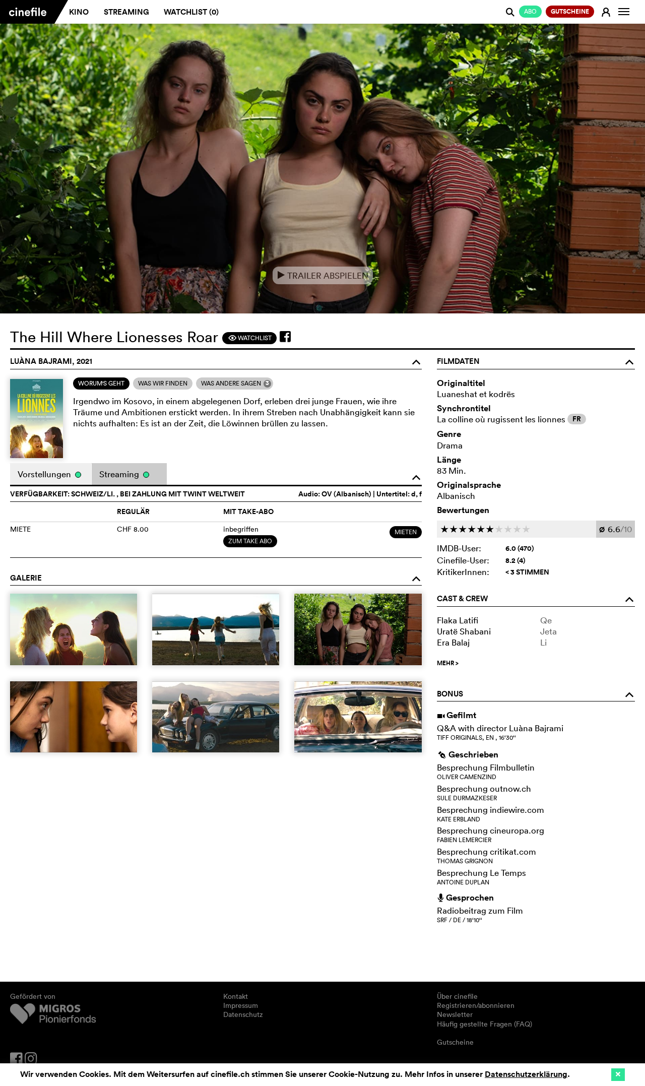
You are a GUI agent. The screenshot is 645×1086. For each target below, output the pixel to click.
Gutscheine (455, 1042)
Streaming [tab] (120, 474)
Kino (79, 12)
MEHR (448, 663)
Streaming (126, 12)
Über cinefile (457, 996)
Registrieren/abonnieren (475, 1005)
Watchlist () (191, 12)
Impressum (240, 1005)
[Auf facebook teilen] (285, 336)
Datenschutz (243, 1014)
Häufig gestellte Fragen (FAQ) (484, 1024)
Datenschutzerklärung (526, 1074)
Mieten (406, 532)
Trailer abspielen (322, 275)
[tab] (101, 383)
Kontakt (235, 996)
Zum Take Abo (250, 541)
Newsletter (455, 1014)
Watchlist (250, 338)
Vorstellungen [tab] (45, 474)
